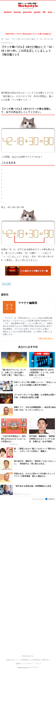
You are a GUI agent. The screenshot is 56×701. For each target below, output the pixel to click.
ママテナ (29, 664)
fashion (8, 12)
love (50, 12)
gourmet (27, 12)
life (44, 12)
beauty (17, 12)
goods (37, 12)
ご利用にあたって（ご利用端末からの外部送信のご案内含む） (28, 660)
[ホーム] (2, 39)
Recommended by (38, 499)
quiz (7, 39)
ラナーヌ (38, 664)
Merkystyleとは (28, 656)
